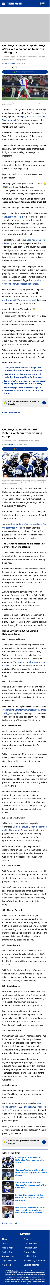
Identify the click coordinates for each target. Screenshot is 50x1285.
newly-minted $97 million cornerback (19, 300)
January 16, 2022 (39, 316)
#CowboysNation (10, 190)
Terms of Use (8, 1256)
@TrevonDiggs (11, 187)
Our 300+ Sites (30, 1243)
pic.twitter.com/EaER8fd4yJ (32, 190)
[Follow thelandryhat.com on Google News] (44, 402)
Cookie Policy (30, 1256)
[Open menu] (3, 3)
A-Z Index (6, 1265)
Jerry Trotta (10, 63)
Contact (5, 1243)
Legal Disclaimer (9, 1260)
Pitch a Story (7, 1252)
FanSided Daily (30, 1248)
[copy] (16, 67)
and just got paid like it (12, 217)
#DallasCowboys (26, 187)
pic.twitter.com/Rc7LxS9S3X (15, 312)
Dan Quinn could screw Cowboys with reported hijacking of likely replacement (23, 368)
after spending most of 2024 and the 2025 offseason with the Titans (24, 1106)
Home (4, 412)
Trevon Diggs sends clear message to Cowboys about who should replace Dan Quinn (23, 390)
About (4, 1239)
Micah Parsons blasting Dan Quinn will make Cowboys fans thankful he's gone (23, 375)
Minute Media (13, 1271)
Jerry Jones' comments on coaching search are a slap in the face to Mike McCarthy (25, 382)
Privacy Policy (30, 1252)
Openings (28, 1239)
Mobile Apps (7, 1248)
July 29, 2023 (37, 193)
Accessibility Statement (34, 1260)
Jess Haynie (10, 445)
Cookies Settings (31, 1265)
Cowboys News (14, 412)
